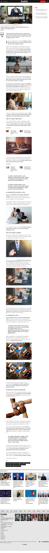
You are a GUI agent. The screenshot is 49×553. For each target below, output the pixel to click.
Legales (9, 541)
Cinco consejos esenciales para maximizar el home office (14, 132)
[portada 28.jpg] (35, 517)
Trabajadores (22, 464)
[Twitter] (3, 33)
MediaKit (12, 541)
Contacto (15, 541)
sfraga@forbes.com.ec (3, 527)
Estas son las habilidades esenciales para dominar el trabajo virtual (14, 169)
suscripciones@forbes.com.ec (4, 530)
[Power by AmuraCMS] (24, 544)
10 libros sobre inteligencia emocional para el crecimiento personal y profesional (5, 483)
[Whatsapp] (1, 33)
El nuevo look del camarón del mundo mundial (17, 499)
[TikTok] (48, 542)
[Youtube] (44, 542)
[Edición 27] (40, 517)
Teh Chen (2, 30)
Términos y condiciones (3, 541)
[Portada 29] (29, 517)
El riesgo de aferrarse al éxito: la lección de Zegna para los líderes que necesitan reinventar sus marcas (43, 484)
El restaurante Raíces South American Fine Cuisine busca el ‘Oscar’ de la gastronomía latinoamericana (42, 14)
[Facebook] (1, 35)
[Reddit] (3, 35)
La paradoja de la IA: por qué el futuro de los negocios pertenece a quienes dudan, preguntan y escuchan (5, 501)
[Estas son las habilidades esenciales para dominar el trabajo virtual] (7, 167)
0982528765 (2, 534)
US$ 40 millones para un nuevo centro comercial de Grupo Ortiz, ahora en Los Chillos (42, 10)
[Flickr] (47, 542)
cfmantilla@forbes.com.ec (10, 522)
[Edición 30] (23, 517)
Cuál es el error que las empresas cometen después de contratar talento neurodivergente (30, 501)
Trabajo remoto (17, 466)
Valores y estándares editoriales (21, 541)
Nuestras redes (29, 541)
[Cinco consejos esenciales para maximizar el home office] (7, 131)
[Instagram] (42, 542)
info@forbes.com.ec (3, 537)
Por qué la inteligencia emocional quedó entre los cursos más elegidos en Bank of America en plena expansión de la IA (43, 501)
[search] (47, 1)
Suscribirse (43, 1)
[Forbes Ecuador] (24, 1)
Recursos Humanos (15, 464)
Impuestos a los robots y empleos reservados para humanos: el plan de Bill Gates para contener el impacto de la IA (18, 484)
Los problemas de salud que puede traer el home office (27, 168)
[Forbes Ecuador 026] (46, 517)
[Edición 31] (17, 517)
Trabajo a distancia (9, 466)
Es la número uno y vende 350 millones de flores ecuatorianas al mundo (42, 17)
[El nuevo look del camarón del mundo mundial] (18, 493)
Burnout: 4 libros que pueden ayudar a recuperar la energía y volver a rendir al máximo (30, 484)
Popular (36, 7)
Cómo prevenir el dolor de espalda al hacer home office (27, 131)
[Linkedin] (2, 36)
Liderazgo (8, 464)
